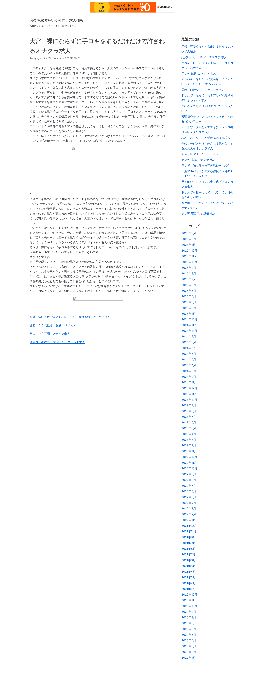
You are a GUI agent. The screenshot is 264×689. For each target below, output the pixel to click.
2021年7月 (188, 554)
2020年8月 (188, 617)
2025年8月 (188, 273)
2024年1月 (188, 382)
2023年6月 (188, 422)
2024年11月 (189, 325)
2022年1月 (188, 520)
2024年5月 (188, 359)
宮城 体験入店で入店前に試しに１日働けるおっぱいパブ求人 (70, 317)
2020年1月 (188, 657)
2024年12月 (189, 319)
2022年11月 (189, 462)
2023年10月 (189, 399)
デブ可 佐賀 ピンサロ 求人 (198, 73)
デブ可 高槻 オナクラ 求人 (198, 159)
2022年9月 (188, 474)
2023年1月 (188, 451)
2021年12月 (189, 525)
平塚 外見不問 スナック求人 (50, 334)
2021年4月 (188, 571)
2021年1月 (188, 589)
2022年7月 (188, 485)
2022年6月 (188, 491)
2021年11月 (188, 531)
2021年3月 (188, 577)
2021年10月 (189, 537)
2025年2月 (188, 308)
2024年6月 (188, 353)
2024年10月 (189, 330)
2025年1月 (188, 313)
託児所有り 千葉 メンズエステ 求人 (204, 57)
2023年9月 (188, 405)
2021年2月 (188, 583)
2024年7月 (188, 348)
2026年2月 (188, 239)
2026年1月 (188, 244)
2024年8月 (188, 342)
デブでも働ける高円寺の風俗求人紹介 (205, 165)
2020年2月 (188, 652)
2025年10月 (189, 262)
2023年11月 (189, 394)
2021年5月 (188, 566)
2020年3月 (188, 646)
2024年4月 (188, 365)
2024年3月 (188, 371)
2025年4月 (188, 296)
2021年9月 (188, 543)
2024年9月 (188, 336)
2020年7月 (188, 623)
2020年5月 (188, 634)
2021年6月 (188, 560)
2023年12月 (189, 388)
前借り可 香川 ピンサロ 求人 (200, 154)
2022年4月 (188, 503)
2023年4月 (188, 434)
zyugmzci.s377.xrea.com (48, 58)
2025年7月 (188, 279)
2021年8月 (188, 548)
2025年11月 (189, 256)
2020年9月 (188, 611)
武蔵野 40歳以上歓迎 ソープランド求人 (57, 342)
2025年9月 (188, 267)
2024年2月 (188, 376)
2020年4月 (188, 640)
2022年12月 (189, 457)
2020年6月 (188, 629)
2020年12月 (189, 594)
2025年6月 (188, 285)
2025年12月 (189, 250)
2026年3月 (188, 233)
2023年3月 (188, 439)
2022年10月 (189, 468)
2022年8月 (188, 480)
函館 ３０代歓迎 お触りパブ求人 (53, 325)
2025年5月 (188, 290)
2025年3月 (188, 302)
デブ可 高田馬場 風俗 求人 (198, 213)
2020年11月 (189, 600)
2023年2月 (188, 445)
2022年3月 (188, 508)
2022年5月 (188, 497)
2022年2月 (188, 514)
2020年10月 (189, 606)
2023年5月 (188, 428)
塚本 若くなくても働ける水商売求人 (205, 137)
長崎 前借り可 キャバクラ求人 (202, 89)
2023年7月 (188, 416)
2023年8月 (188, 411)
